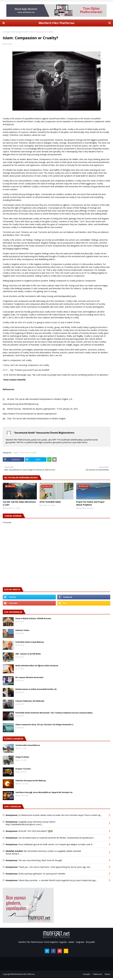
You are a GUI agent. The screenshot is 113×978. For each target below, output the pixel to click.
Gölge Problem (22, 757)
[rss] (83, 603)
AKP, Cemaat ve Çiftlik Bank (28, 654)
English (15, 452)
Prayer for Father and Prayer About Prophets (90, 503)
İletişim (107, 974)
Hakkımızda (97, 974)
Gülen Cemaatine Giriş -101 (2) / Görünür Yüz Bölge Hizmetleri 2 (44, 724)
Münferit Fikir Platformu (56, 23)
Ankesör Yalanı (22, 630)
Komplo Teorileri (23, 768)
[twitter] (29, 597)
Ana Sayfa (6, 32)
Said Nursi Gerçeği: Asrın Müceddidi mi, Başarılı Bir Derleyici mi (43, 792)
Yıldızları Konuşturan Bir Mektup (30, 780)
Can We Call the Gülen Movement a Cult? (19, 503)
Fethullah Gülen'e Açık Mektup (29, 642)
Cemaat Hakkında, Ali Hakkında (29, 701)
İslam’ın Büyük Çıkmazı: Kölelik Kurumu (33, 618)
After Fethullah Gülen (50, 502)
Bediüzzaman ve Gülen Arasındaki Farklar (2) (35, 689)
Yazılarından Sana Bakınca (27, 745)
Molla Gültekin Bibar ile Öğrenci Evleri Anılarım (36, 665)
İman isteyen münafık (20, 32)
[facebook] (83, 597)
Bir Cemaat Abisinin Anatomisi (29, 677)
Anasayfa (86, 974)
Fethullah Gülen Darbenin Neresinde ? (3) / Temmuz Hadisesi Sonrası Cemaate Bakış (53, 712)
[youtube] (29, 603)
